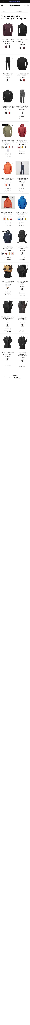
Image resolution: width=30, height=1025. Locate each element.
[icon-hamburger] (2, 5)
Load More (15, 375)
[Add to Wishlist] (13, 24)
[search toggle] (24, 5)
